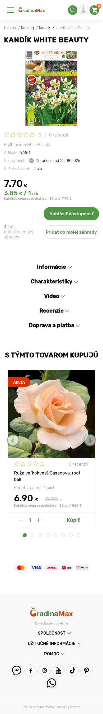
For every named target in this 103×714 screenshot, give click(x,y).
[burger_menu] (10, 10)
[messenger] (16, 670)
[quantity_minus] (21, 520)
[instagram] (44, 670)
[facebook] (30, 670)
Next (90, 440)
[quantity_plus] (39, 520)
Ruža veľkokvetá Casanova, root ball (47, 475)
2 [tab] (32, 535)
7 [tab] (71, 535)
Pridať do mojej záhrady (71, 232)
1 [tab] (25, 535)
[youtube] (58, 670)
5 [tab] (55, 535)
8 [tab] (78, 535)
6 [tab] (63, 535)
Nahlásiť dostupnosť (71, 213)
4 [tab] (48, 535)
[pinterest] (86, 670)
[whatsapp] (51, 683)
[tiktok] (72, 670)
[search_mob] (72, 10)
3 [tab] (40, 535)
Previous (13, 440)
